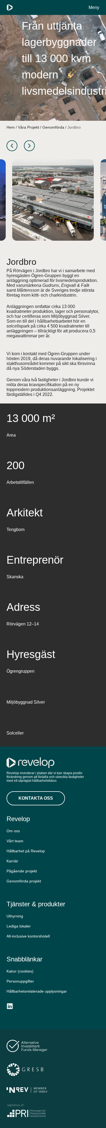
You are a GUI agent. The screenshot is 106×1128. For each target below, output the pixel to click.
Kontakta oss (35, 798)
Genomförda (53, 127)
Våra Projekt (28, 127)
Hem (11, 127)
